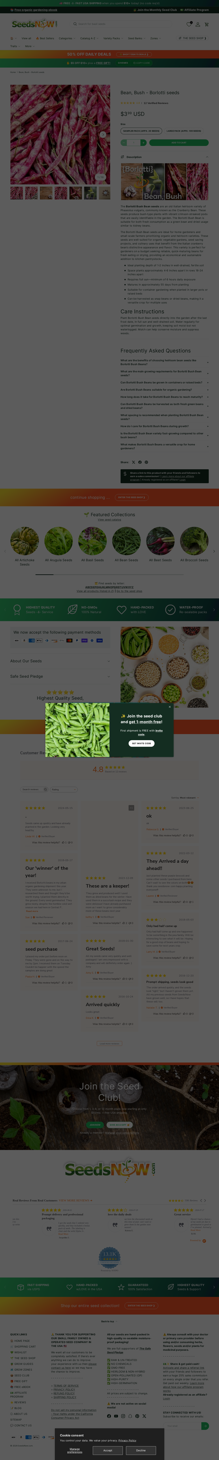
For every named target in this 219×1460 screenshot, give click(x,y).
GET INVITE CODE (141, 743)
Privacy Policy (127, 1440)
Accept (107, 1450)
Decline (141, 1450)
